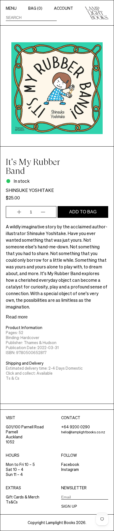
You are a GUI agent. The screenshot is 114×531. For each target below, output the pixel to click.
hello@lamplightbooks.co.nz (83, 432)
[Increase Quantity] (19, 212)
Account (63, 8)
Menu (11, 8)
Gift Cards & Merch (22, 497)
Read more (17, 317)
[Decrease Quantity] (43, 212)
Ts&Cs (12, 502)
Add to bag (83, 211)
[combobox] (31, 17)
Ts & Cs (12, 378)
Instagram (70, 469)
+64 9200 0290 (75, 426)
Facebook (70, 464)
